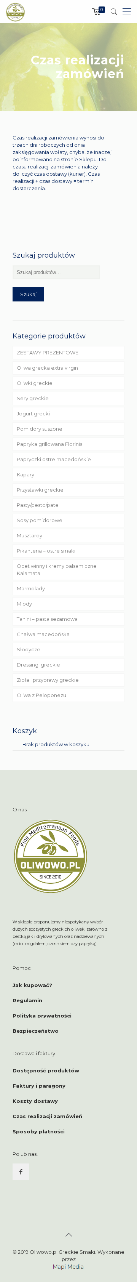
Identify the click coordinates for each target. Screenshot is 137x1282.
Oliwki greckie (35, 383)
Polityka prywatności (42, 1016)
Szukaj (28, 294)
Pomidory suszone (39, 429)
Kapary (25, 474)
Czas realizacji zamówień (47, 1116)
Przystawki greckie (40, 490)
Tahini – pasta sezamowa (47, 619)
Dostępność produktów (46, 1070)
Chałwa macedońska (43, 634)
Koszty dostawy (35, 1101)
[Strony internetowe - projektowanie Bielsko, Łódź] (68, 1267)
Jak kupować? (32, 985)
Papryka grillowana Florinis (49, 444)
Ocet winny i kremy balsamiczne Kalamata (57, 569)
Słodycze (28, 649)
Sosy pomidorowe (39, 520)
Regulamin (27, 1000)
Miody (24, 604)
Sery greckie (33, 398)
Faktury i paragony (39, 1086)
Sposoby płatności (39, 1131)
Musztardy (29, 535)
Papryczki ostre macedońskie (54, 459)
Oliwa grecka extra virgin (47, 368)
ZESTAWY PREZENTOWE (47, 352)
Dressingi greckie (38, 665)
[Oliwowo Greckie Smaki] (15, 11)
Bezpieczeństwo (36, 1031)
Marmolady (31, 588)
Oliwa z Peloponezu (41, 695)
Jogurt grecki (33, 413)
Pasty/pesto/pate (38, 505)
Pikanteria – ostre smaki (46, 551)
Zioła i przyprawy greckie (48, 680)
